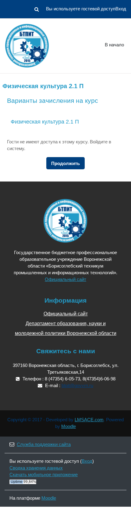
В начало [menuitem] (114, 44)
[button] (37, 9)
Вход (120, 8)
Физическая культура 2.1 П (45, 122)
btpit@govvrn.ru (77, 385)
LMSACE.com (89, 419)
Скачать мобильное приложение (43, 474)
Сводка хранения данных (36, 468)
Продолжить (65, 163)
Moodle (68, 426)
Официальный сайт (65, 279)
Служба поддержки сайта (44, 444)
